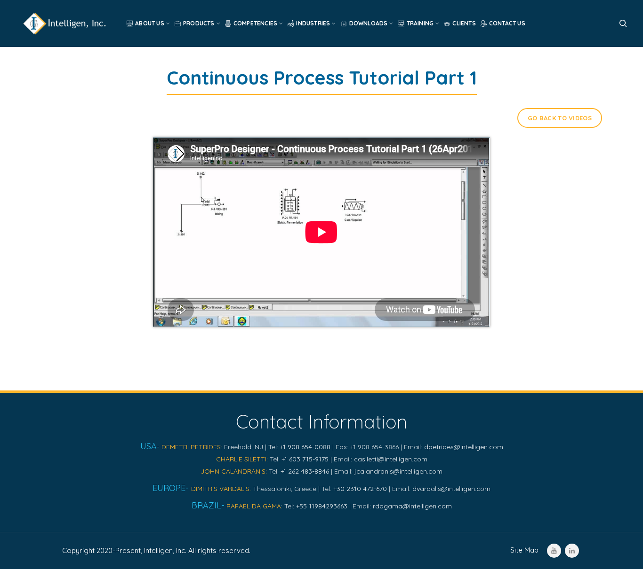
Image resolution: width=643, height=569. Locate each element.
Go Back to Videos (560, 118)
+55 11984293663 (321, 506)
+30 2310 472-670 (360, 488)
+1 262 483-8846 (305, 471)
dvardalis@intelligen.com (451, 488)
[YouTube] (554, 551)
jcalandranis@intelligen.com (398, 471)
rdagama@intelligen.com (412, 506)
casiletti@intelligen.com (390, 459)
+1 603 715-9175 (305, 459)
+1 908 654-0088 (305, 447)
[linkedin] (572, 551)
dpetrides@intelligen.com (463, 447)
